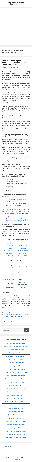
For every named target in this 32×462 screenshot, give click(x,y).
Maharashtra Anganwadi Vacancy (16, 389)
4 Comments (8, 321)
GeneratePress (16, 459)
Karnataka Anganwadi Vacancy (16, 382)
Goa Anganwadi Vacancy (16, 362)
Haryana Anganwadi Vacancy (16, 369)
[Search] (26, 330)
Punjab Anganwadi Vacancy (16, 411)
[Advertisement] (16, 24)
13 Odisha (7, 312)
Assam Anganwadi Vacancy (16, 349)
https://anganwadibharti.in (10, 213)
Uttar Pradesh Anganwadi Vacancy (16, 431)
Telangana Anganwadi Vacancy (16, 424)
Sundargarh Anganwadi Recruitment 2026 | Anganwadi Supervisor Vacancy (14, 62)
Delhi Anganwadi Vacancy (16, 359)
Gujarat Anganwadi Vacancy (16, 366)
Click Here (22, 282)
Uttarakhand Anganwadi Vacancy (16, 434)
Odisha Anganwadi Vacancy (16, 408)
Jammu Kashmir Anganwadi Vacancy (16, 379)
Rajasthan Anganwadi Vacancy (16, 415)
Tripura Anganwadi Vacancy (16, 428)
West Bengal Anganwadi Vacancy (16, 437)
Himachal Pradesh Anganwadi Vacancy (16, 372)
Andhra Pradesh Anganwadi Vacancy (16, 343)
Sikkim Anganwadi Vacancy (16, 418)
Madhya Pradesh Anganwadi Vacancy (16, 402)
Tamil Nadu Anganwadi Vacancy (16, 421)
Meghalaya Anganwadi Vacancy (16, 395)
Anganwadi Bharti (16, 3)
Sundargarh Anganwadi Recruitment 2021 (16, 314)
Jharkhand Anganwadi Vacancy (16, 375)
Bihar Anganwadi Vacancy (16, 353)
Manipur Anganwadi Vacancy (16, 392)
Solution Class (6, 446)
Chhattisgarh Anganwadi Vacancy (16, 356)
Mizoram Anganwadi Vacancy (16, 398)
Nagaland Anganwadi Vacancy (16, 405)
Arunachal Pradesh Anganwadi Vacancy (16, 346)
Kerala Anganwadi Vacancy (16, 385)
